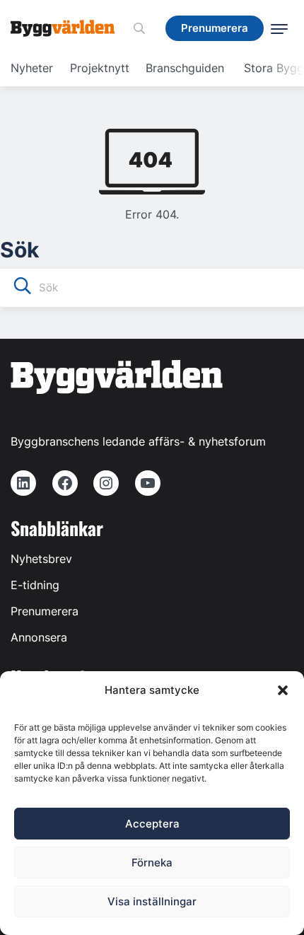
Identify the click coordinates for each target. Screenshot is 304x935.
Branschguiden (185, 68)
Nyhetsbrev (41, 559)
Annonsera (39, 637)
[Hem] (68, 28)
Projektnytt (99, 68)
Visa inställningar (152, 901)
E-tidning (35, 585)
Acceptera (152, 823)
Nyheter (32, 68)
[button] (283, 690)
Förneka (152, 862)
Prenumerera (44, 611)
